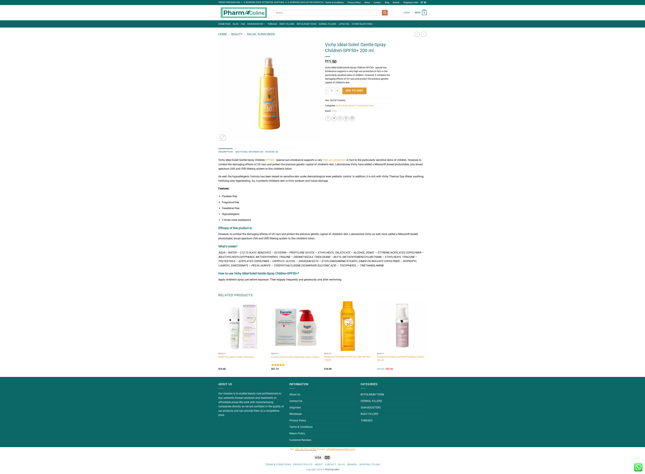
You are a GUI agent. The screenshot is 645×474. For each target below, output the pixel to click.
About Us (294, 394)
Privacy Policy (354, 2)
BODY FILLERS (287, 24)
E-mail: (336, 449)
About (367, 2)
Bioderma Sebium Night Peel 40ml (235, 357)
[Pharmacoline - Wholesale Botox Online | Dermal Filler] (243, 12)
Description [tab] (225, 151)
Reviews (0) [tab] (272, 151)
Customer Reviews (300, 440)
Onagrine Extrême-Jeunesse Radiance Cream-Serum (401, 358)
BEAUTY (237, 34)
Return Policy (297, 433)
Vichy (334, 111)
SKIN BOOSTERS (371, 407)
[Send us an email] (425, 2)
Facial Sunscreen (261, 34)
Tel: (292, 449)
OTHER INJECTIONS (362, 24)
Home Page (224, 24)
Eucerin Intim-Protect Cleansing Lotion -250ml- (295, 357)
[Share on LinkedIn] (352, 118)
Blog (387, 2)
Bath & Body (342, 105)
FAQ (243, 24)
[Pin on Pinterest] (346, 118)
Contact (377, 2)
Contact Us (295, 401)
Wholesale (295, 414)
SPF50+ (270, 160)
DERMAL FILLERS (327, 24)
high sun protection (334, 160)
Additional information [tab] (249, 151)
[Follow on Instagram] (422, 2)
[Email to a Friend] (340, 118)
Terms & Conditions (334, 2)
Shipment (295, 407)
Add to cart (354, 90)
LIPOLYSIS (344, 24)
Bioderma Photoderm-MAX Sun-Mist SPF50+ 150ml (347, 358)
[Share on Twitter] (334, 118)
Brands (396, 2)
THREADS (272, 24)
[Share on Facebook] (328, 118)
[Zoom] (223, 137)
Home (222, 34)
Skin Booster (255, 24)
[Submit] (385, 13)
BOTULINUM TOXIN (306, 24)
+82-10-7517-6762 (305, 449)
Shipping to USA (410, 2)
